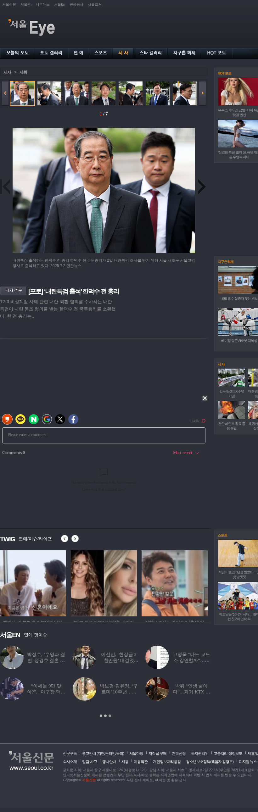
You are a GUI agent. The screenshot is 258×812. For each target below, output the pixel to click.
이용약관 (141, 761)
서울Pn (25, 4)
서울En (59, 4)
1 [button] (101, 716)
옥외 (119, 753)
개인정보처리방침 (167, 761)
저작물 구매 (157, 753)
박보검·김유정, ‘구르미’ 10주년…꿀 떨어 (119, 691)
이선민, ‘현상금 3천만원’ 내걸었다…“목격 (119, 660)
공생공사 (76, 4)
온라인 (110, 753)
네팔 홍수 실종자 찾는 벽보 (239, 298)
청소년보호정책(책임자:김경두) (209, 761)
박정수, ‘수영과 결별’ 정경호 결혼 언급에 (46, 660)
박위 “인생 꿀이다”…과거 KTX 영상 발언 (191, 691)
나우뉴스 (43, 4)
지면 (101, 753)
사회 (23, 72)
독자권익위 (199, 753)
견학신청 (179, 753)
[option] (33, 582)
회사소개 (70, 761)
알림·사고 (89, 761)
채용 (124, 761)
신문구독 (70, 753)
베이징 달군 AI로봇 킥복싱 (239, 340)
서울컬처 (95, 4)
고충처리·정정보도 (228, 753)
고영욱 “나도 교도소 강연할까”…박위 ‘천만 (191, 660)
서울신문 (9, 4)
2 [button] (105, 716)
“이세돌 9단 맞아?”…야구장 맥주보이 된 (46, 691)
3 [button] (110, 716)
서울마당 (136, 753)
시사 (7, 72)
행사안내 (109, 761)
